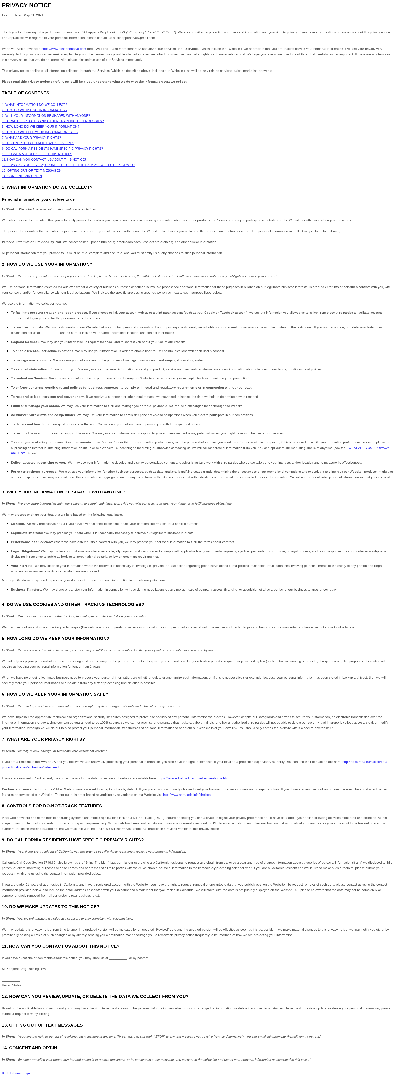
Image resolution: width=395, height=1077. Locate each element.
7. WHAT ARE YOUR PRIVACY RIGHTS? (31, 137)
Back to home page (16, 1073)
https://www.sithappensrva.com (63, 48)
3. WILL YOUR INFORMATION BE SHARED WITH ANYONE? (46, 115)
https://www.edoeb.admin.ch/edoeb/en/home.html (193, 778)
